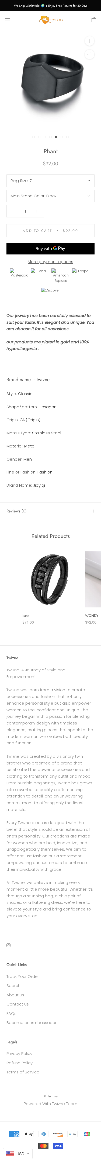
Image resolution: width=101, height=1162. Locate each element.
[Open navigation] (7, 20)
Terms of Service (22, 1072)
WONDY (91, 615)
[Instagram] (8, 945)
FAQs (11, 1013)
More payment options (50, 261)
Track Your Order (22, 976)
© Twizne (51, 1096)
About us (15, 995)
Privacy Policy (19, 1053)
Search (13, 985)
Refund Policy (19, 1063)
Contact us (17, 1004)
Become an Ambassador (31, 1022)
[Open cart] (94, 20)
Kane (26, 615)
